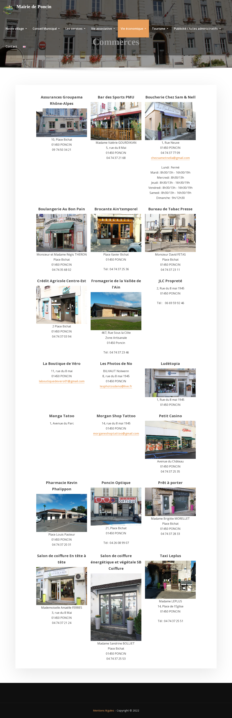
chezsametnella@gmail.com (170, 158)
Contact (11, 47)
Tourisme (159, 29)
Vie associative (102, 29)
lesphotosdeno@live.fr (116, 386)
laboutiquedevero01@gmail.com (61, 381)
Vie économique (132, 29)
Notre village (15, 29)
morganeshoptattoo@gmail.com (116, 433)
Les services (74, 29)
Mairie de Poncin (33, 6)
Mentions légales (103, 710)
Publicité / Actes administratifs (196, 29)
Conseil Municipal (45, 29)
